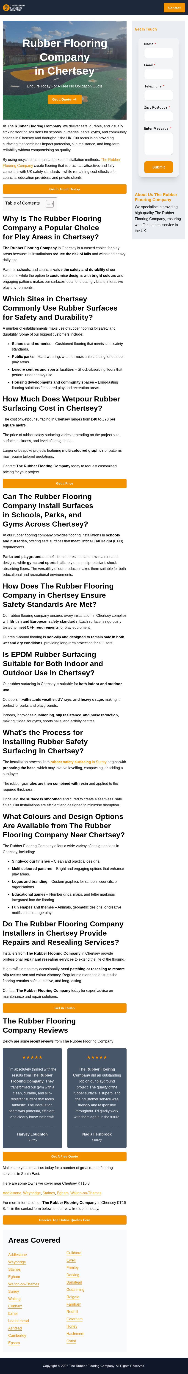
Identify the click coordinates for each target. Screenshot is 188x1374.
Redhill (72, 1312)
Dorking (72, 1275)
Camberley (17, 1336)
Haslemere (75, 1334)
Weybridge (32, 1193)
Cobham (15, 1306)
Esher (13, 1313)
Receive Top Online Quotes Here (64, 1220)
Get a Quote (61, 99)
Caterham (74, 1319)
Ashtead (15, 1328)
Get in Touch (65, 1008)
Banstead (74, 1282)
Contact (174, 8)
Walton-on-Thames (85, 1193)
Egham (63, 1193)
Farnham (73, 1304)
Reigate (72, 1297)
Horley (71, 1326)
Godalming (75, 1290)
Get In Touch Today (64, 189)
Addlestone (12, 1193)
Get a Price (64, 483)
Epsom (14, 1343)
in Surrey (78, 762)
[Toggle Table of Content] (47, 204)
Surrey (13, 1291)
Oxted (71, 1341)
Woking (14, 1299)
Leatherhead (18, 1321)
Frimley (72, 1268)
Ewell (71, 1260)
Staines (49, 1193)
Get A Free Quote (64, 1156)
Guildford (73, 1253)
